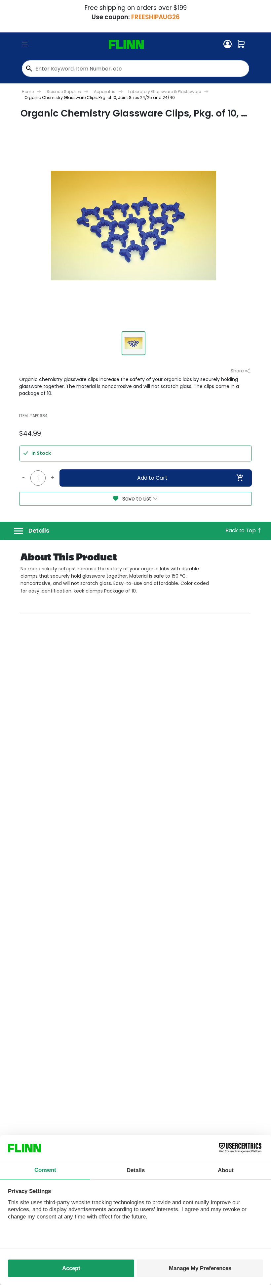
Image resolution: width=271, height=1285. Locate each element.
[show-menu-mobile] (24, 44)
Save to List (136, 498)
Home (28, 91)
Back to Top (241, 530)
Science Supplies (64, 91)
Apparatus (104, 91)
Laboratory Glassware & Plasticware (164, 91)
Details (38, 531)
